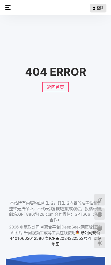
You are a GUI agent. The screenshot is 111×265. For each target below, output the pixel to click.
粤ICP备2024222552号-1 (68, 238)
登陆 (100, 8)
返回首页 (55, 87)
